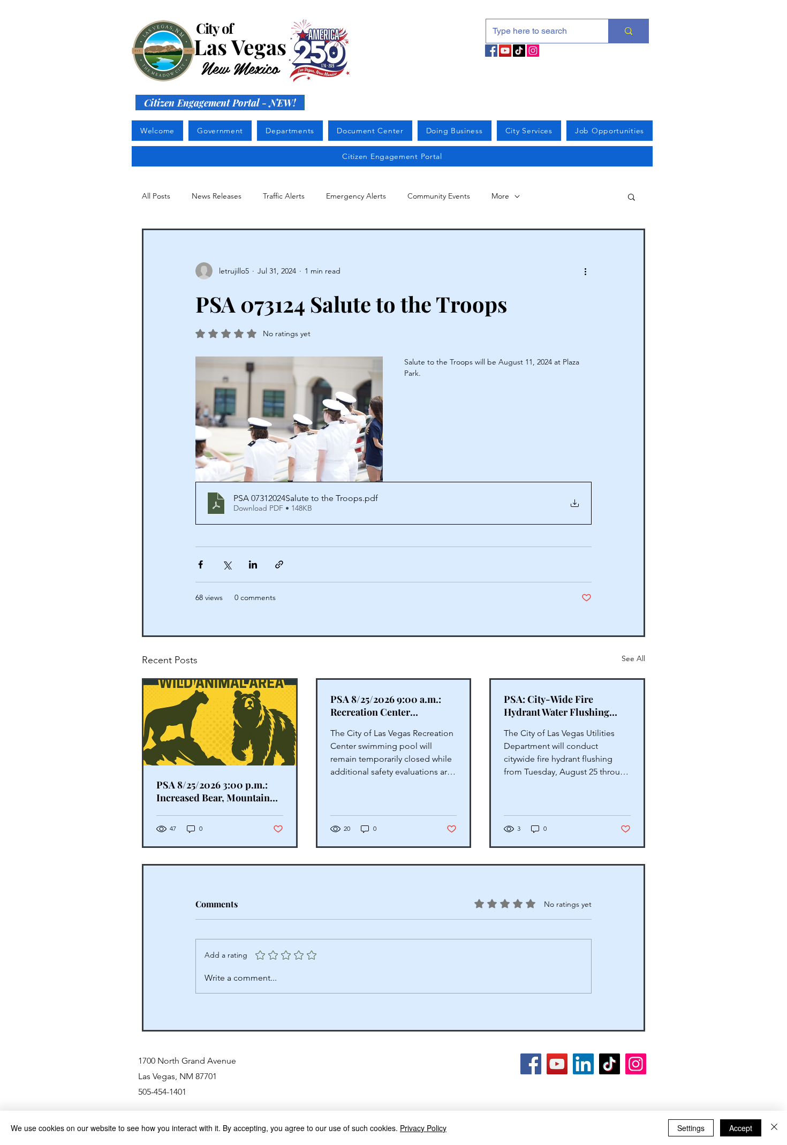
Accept (740, 1128)
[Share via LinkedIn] (253, 564)
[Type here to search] (628, 31)
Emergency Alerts (356, 196)
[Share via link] (279, 564)
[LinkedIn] (583, 1063)
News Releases (216, 196)
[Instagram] (533, 50)
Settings (691, 1128)
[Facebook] (491, 50)
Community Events (438, 196)
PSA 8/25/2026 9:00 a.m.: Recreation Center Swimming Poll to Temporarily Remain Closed (391, 705)
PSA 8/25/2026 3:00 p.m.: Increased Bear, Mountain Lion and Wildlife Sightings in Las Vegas (216, 791)
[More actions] (585, 270)
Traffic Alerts (284, 196)
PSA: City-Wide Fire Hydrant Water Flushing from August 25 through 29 (561, 705)
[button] (631, 196)
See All (633, 658)
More (500, 196)
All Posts (156, 196)
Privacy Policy (423, 1128)
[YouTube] (505, 50)
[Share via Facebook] (200, 564)
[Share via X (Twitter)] (227, 564)
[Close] (774, 1127)
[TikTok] (519, 50)
